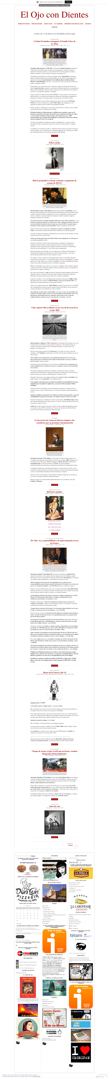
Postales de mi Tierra (54, 971)
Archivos (88, 23)
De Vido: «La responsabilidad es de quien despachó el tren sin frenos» (54, 541)
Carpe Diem (71, 918)
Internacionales (54, 178)
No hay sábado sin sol (73, 884)
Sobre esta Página (24, 23)
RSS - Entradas (73, 926)
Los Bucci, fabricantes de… (29, 968)
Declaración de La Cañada (74, 882)
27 (37, 918)
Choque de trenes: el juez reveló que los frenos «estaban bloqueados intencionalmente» (54, 752)
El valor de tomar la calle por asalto (76, 886)
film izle (21, 965)
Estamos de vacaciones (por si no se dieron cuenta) (80, 914)
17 (27, 915)
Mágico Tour (48, 23)
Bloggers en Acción (46, 1003)
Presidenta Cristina (54, 45)
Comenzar (68, 2)
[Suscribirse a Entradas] (69, 926)
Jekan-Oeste (45, 1005)
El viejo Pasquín (47, 918)
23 (23, 918)
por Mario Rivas (59, 674)
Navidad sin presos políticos (75, 921)
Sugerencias (46, 974)
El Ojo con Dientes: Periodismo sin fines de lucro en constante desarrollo (54, 915)
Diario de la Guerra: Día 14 (54, 672)
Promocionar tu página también (49, 1040)
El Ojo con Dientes (54, 14)
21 (17, 918)
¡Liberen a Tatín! (47, 909)
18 (30, 915)
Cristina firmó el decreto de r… (31, 965)
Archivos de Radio (46, 958)
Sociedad (51, 544)
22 (20, 918)
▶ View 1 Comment (54, 173)
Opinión (61, 969)
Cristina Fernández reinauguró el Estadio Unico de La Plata (54, 42)
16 (23, 915)
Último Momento (54, 39)
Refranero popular (54, 489)
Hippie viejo (45, 999)
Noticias (48, 45)
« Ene (17, 923)
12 (34, 913)
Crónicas (38, 674)
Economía (54, 418)
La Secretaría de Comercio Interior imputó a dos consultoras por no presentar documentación (55, 421)
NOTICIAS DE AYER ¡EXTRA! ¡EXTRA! (54, 538)
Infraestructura (44, 45)
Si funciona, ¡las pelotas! (74, 923)
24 (27, 918)
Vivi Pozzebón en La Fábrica (75, 890)
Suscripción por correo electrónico (28, 925)
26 (34, 918)
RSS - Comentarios (74, 928)
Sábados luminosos (56, 974)
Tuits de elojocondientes (21, 972)
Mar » (20, 923)
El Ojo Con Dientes (46, 1038)
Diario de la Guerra (44, 674)
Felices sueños (54, 140)
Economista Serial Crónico (48, 1007)
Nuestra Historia (36, 23)
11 (30, 913)
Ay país (52, 958)
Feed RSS (54, 27)
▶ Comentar (54, 135)
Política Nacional (46, 971)
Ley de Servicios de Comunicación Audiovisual (53, 967)
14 (17, 915)
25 (30, 918)
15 (20, 915)
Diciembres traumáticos (74, 920)
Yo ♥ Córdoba (58, 23)
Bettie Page (57, 958)
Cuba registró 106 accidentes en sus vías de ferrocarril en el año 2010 (54, 308)
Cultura (56, 960)
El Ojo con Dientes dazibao (49, 913)
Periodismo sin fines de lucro (73, 23)
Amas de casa (54, 804)
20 (37, 915)
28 (17, 920)
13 (37, 913)
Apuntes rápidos (58, 957)
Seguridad (51, 755)
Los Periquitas (72, 888)
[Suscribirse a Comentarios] (69, 928)
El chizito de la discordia (48, 911)
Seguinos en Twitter (28, 970)
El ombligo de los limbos (47, 1001)
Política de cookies (36, 1076)
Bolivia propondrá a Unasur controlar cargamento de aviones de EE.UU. (54, 181)
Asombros (71, 916)
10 (27, 913)
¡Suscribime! (20, 936)
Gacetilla (46, 966)
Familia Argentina (54, 670)
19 (34, 915)
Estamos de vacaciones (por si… (31, 962)
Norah (20, 962)
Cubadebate (53, 343)
